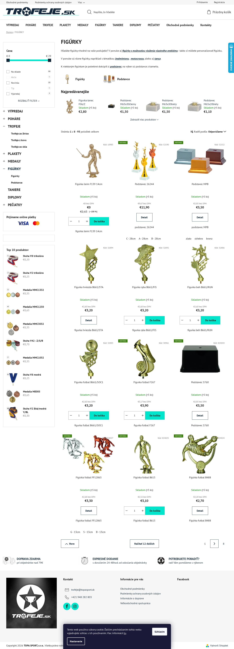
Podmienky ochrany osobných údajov (53, 2)
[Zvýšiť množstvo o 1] (87, 221)
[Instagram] (75, 606)
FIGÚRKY (14, 169)
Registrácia (219, 2)
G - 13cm (75, 532)
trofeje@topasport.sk (83, 589)
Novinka (30, 82)
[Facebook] (67, 606)
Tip (30, 88)
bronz (209, 238)
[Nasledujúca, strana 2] (214, 543)
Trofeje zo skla (19, 146)
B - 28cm (156, 238)
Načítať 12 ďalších (144, 543)
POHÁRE (14, 119)
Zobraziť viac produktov (143, 119)
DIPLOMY (14, 197)
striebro (199, 238)
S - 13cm (88, 532)
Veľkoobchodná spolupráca (135, 603)
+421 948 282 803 (81, 597)
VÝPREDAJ (15, 111)
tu (125, 633)
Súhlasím (160, 631)
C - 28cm (131, 238)
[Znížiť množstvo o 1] (71, 221)
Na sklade (30, 71)
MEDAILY (14, 161)
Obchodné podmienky (17, 2)
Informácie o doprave (132, 598)
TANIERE (14, 190)
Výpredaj (30, 93)
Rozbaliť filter (27, 100)
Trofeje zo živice (20, 133)
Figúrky (15, 176)
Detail (144, 217)
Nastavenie (76, 641)
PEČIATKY (15, 205)
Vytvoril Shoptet (219, 645)
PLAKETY (14, 154)
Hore (71, 543)
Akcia (30, 77)
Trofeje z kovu (19, 140)
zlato (188, 238)
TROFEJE (14, 126)
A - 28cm (143, 238)
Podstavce (16, 182)
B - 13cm (101, 532)
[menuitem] (12, 25)
